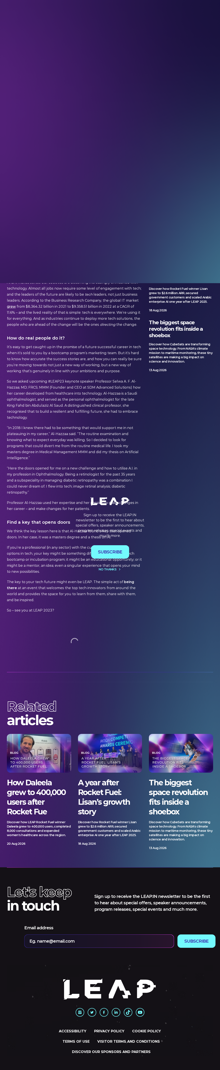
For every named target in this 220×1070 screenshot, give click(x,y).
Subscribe (110, 551)
